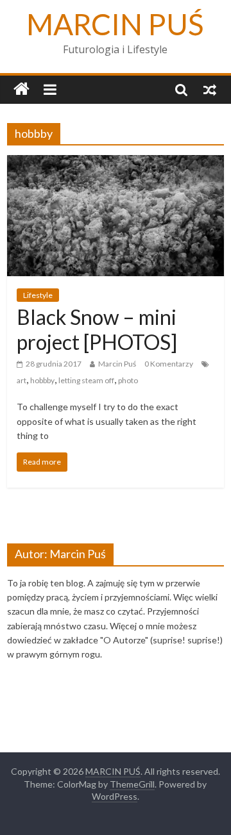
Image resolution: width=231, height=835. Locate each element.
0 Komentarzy (168, 363)
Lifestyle (38, 295)
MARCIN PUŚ (115, 24)
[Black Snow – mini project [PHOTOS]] (115, 163)
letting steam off (86, 380)
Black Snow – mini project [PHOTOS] (97, 329)
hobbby (42, 380)
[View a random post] (210, 89)
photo (128, 380)
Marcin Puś (117, 363)
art (21, 380)
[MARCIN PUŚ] (21, 89)
